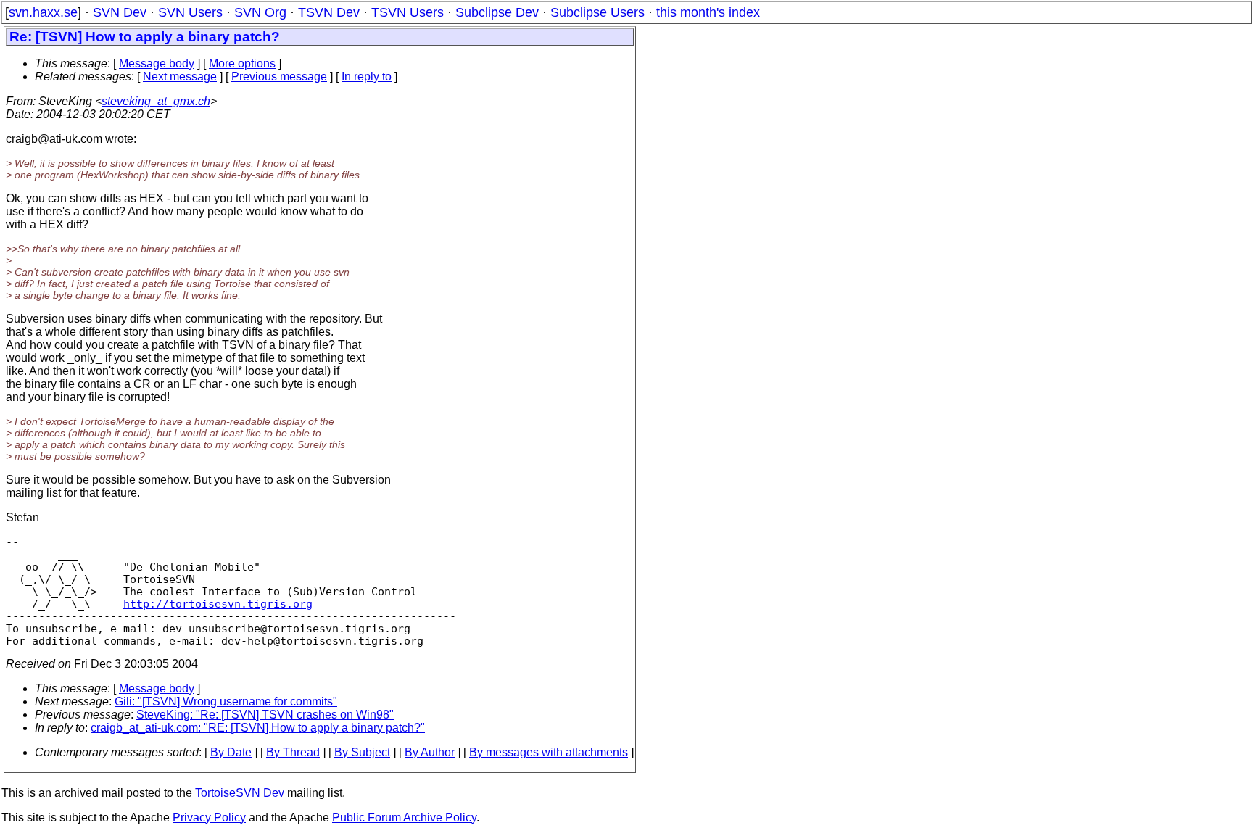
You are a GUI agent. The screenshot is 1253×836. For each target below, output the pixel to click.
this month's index (708, 12)
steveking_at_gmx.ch (156, 101)
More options (242, 63)
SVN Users (190, 12)
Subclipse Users (597, 12)
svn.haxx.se (43, 12)
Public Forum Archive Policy (404, 817)
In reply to (367, 76)
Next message (180, 76)
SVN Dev (119, 12)
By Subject (362, 752)
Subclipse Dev (497, 12)
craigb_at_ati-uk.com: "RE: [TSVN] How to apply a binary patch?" (258, 727)
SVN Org (260, 12)
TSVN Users (407, 12)
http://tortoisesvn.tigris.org (218, 603)
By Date (231, 752)
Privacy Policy (209, 817)
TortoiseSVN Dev (239, 793)
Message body (156, 63)
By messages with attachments (548, 752)
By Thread (293, 752)
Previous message (279, 76)
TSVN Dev (329, 12)
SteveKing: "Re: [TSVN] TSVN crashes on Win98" (265, 714)
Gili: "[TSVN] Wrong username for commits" (226, 701)
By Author (430, 752)
